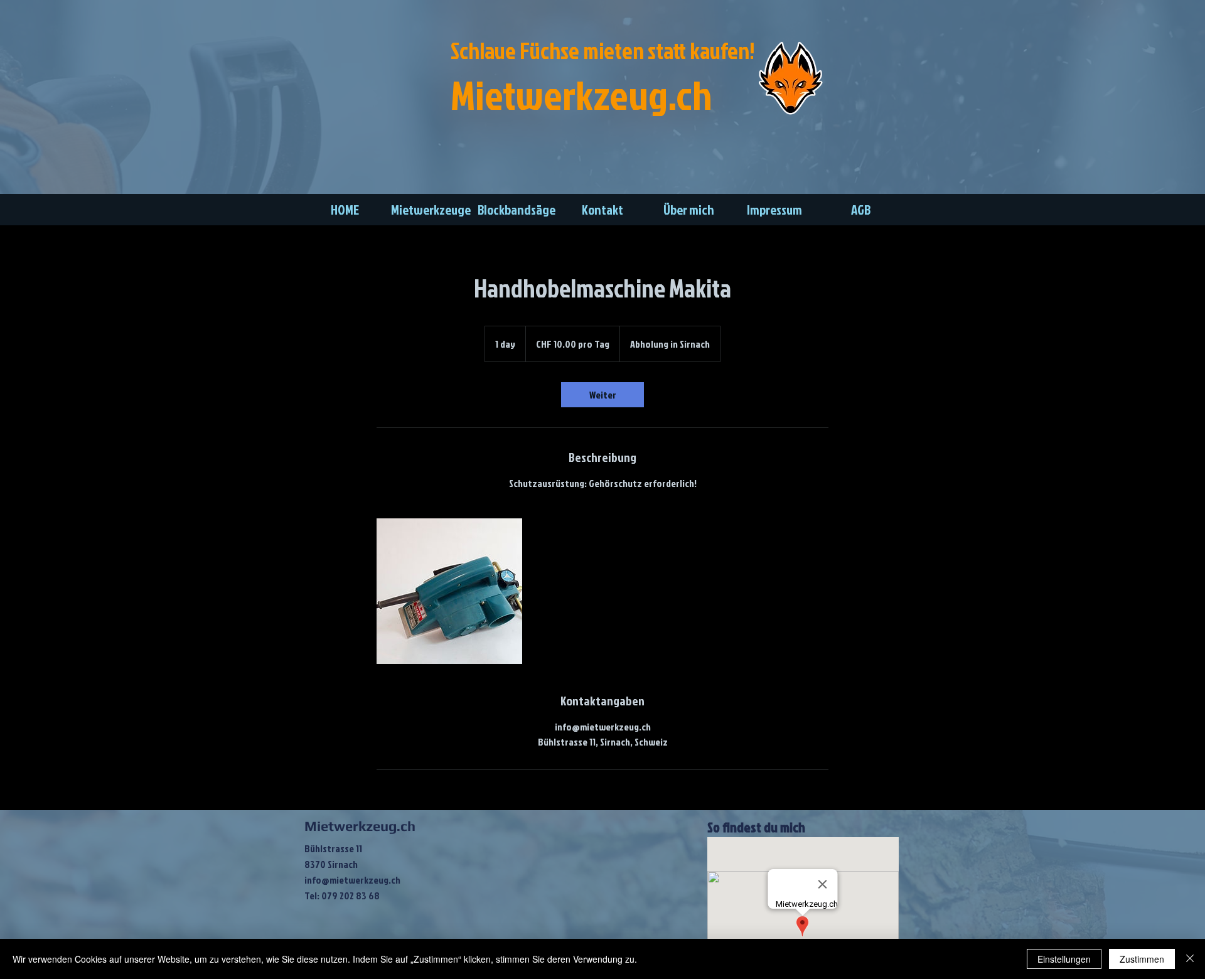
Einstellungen (1064, 959)
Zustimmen (1142, 959)
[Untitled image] (449, 591)
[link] (602, 394)
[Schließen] (1189, 959)
